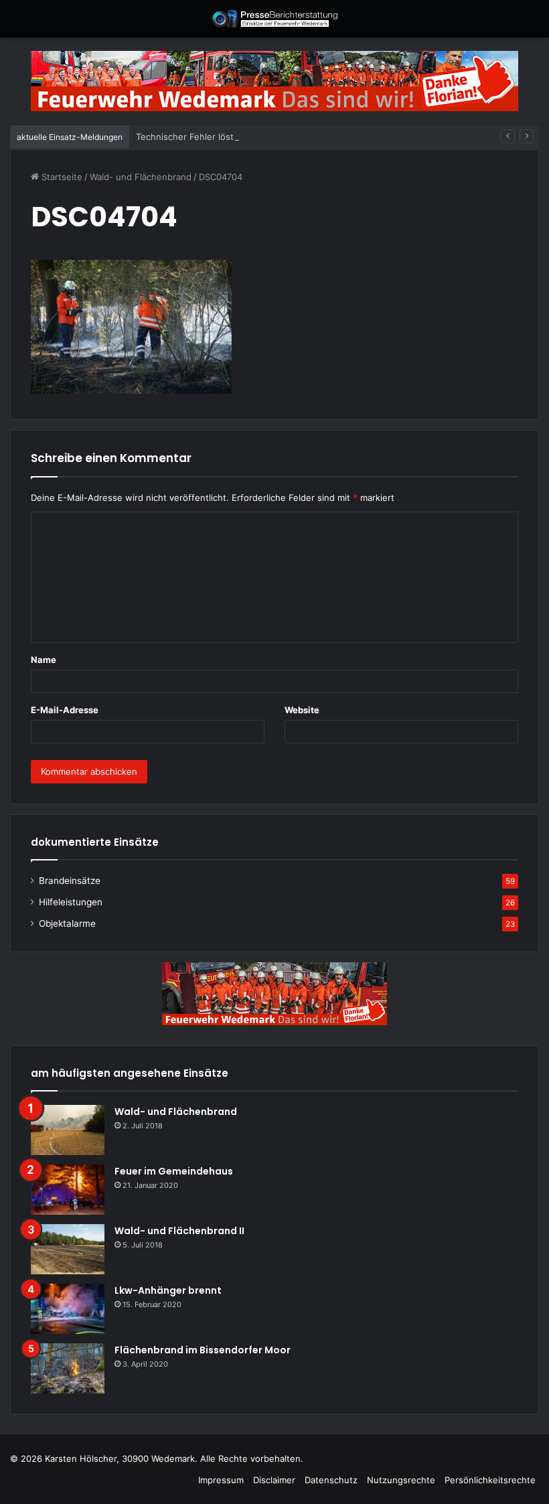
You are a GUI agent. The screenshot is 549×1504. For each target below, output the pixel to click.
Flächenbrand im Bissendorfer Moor (202, 1350)
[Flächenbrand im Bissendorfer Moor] (67, 1368)
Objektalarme (67, 923)
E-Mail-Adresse (64, 709)
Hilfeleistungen (70, 902)
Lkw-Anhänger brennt (168, 1290)
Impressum (221, 1480)
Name (43, 659)
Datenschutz (331, 1480)
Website (302, 709)
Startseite (60, 176)
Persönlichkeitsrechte (490, 1480)
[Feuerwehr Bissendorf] (274, 18)
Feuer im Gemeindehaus (173, 1171)
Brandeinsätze (69, 880)
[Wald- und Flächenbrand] (67, 1130)
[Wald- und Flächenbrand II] (67, 1249)
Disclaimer (274, 1480)
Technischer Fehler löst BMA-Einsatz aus (221, 136)
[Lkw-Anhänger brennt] (67, 1309)
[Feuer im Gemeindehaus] (67, 1189)
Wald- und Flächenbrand (140, 176)
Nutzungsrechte (401, 1480)
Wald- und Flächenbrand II (179, 1230)
